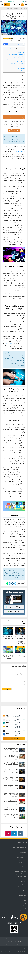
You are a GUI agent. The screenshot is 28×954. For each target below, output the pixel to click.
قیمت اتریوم (23, 855)
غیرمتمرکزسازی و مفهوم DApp (18, 57)
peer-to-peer (8, 343)
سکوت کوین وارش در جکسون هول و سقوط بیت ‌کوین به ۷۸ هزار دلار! (10, 808)
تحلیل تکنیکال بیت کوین (21, 874)
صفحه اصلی (19, 939)
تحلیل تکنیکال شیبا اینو (21, 879)
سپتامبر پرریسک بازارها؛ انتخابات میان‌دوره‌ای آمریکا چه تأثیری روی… (11, 786)
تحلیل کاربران (7, 4)
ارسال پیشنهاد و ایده (22, 898)
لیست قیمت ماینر (22, 862)
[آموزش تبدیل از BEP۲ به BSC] (20, 649)
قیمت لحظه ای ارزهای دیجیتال (20, 850)
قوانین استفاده (23, 910)
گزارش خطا (24, 900)
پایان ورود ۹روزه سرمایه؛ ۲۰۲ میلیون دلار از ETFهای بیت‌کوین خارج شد (11, 756)
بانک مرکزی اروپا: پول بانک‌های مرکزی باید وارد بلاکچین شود (11, 763)
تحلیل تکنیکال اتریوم (22, 876)
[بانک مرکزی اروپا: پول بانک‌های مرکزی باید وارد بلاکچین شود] (22, 764)
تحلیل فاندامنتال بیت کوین (20, 881)
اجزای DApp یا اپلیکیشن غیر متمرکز (16, 54)
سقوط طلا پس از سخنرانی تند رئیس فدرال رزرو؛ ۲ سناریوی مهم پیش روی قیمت (11, 771)
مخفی (10, 49)
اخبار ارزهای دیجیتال (22, 895)
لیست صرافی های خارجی (8, 945)
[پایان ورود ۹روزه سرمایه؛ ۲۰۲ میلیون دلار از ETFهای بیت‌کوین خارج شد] (22, 756)
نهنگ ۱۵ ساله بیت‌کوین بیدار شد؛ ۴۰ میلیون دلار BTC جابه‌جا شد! (11, 749)
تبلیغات (24, 908)
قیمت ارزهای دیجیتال (14, 738)
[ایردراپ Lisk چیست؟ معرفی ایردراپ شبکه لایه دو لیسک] (8, 649)
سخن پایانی (22, 70)
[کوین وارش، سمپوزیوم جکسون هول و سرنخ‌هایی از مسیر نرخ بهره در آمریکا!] (22, 816)
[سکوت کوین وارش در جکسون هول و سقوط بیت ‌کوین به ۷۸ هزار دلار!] (22, 809)
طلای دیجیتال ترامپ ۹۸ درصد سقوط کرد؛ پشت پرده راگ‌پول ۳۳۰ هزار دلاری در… (10, 779)
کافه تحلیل (24, 884)
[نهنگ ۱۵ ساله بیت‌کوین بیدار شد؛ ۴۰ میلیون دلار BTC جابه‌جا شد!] (22, 750)
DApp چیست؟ (21, 52)
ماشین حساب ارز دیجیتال (20, 942)
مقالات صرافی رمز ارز (21, 646)
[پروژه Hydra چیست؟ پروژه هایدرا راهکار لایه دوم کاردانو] (8, 631)
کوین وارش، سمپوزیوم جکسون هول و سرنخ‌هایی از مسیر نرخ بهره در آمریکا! (10, 816)
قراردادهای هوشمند (20, 151)
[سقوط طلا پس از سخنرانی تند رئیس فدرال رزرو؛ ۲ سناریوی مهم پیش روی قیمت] (22, 771)
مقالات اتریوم (5, 38)
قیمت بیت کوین (23, 852)
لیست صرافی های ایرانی (20, 945)
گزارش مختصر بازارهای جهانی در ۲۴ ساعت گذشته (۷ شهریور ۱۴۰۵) (10, 793)
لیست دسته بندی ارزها (21, 857)
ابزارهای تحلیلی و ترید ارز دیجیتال (19, 847)
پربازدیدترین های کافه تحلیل (20, 886)
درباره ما (24, 905)
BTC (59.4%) (8, 1)
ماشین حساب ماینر (22, 860)
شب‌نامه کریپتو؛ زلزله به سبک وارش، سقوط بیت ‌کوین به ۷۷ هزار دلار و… (10, 801)
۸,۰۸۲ (23, 1)
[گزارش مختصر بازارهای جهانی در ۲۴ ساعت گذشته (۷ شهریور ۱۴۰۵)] (22, 795)
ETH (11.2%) (14, 1)
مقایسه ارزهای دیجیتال (7, 942)
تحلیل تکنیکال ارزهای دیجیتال (20, 871)
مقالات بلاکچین (10, 38)
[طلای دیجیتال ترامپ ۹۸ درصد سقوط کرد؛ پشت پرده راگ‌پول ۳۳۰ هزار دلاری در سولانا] (22, 779)
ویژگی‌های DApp (21, 68)
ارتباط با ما (24, 903)
